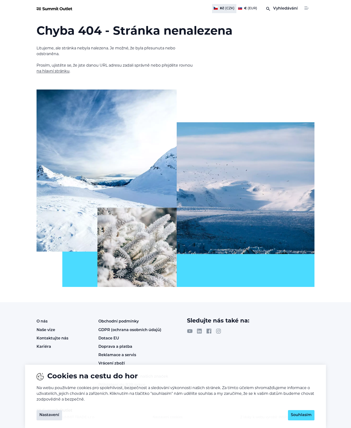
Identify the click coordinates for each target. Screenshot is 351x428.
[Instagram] (218, 331)
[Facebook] (209, 331)
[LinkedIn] (199, 331)
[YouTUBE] (190, 331)
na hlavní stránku (53, 71)
